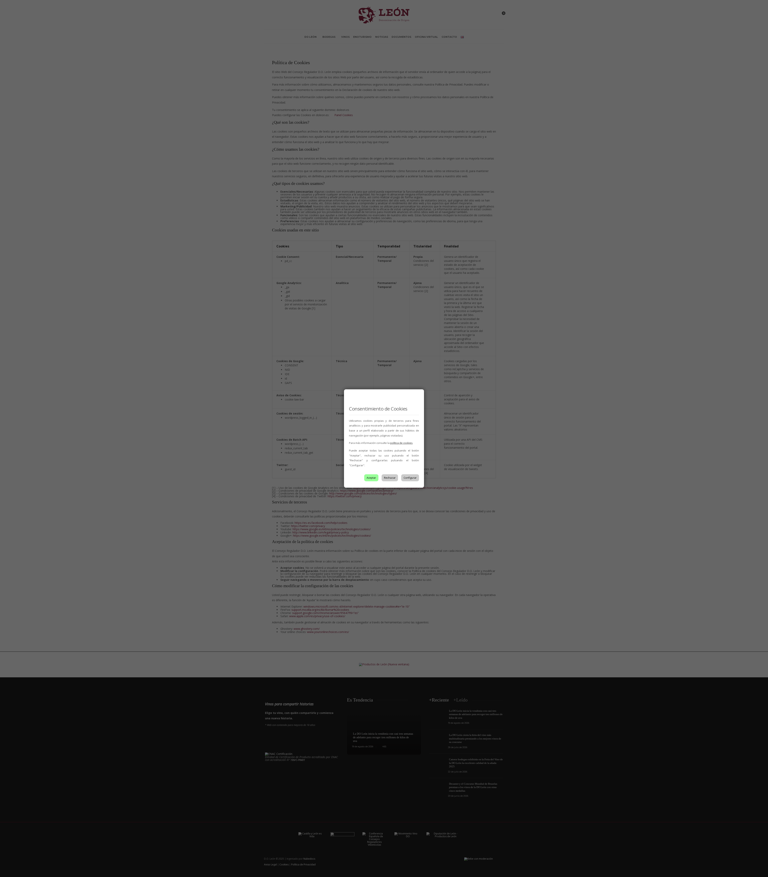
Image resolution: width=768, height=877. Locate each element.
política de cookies (401, 443)
